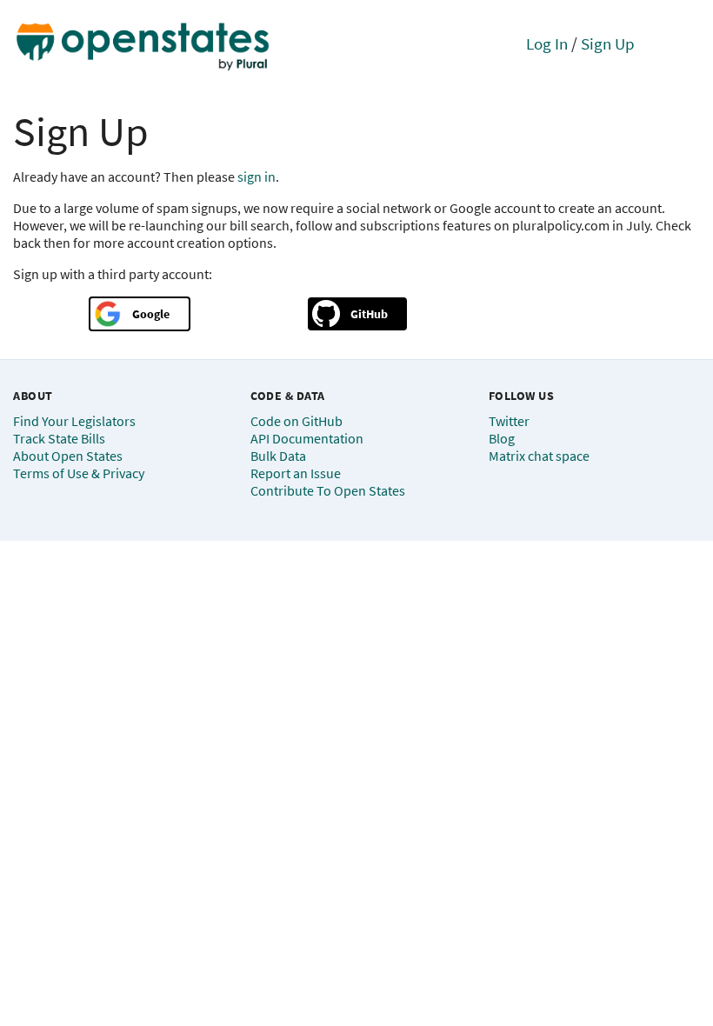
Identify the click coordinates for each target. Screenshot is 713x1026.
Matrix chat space (539, 455)
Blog (502, 438)
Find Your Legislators (74, 421)
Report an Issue (295, 473)
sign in (256, 176)
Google (151, 314)
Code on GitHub (296, 421)
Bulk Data (278, 455)
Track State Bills (59, 438)
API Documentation (306, 438)
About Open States (68, 455)
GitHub (369, 314)
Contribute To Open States (327, 490)
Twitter (509, 421)
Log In (547, 43)
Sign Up (608, 43)
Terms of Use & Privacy (78, 473)
